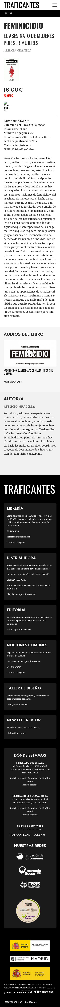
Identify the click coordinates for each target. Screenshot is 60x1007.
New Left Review (24, 720)
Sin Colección (37, 124)
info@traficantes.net (30, 829)
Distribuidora (21, 558)
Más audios (12, 382)
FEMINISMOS (23, 145)
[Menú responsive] (55, 5)
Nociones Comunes (27, 645)
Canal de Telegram (16, 542)
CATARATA (22, 120)
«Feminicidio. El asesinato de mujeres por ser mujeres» (28, 372)
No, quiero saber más (41, 992)
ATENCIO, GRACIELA (17, 50)
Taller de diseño (24, 688)
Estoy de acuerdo (13, 1002)
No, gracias (30, 1002)
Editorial (16, 610)
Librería (15, 508)
